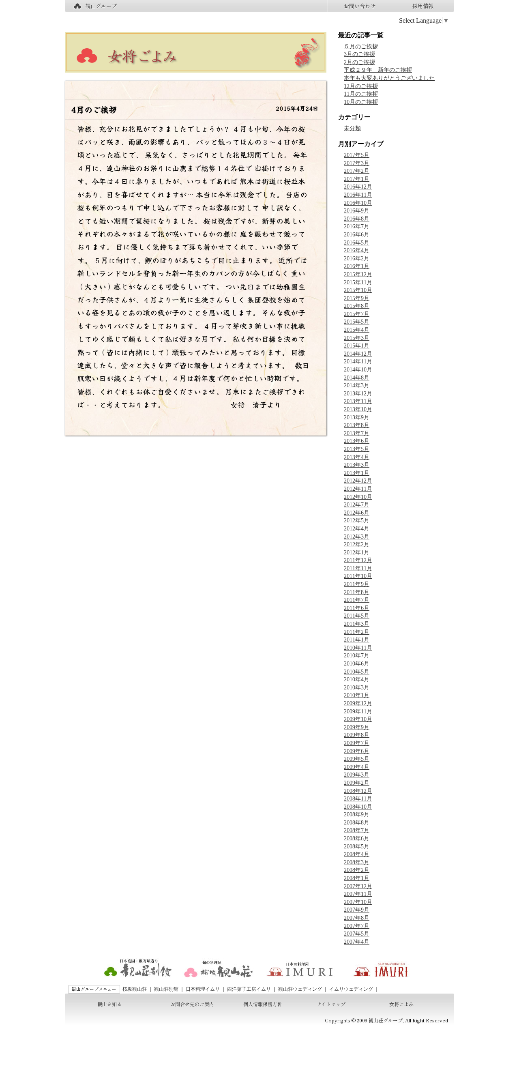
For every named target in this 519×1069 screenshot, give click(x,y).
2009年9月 (356, 727)
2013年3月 (356, 465)
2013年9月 (356, 417)
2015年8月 (356, 306)
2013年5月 (356, 449)
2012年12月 (358, 481)
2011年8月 (356, 592)
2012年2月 (356, 544)
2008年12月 (358, 791)
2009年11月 (358, 711)
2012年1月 (356, 553)
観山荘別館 (166, 989)
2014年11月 (358, 361)
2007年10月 (358, 902)
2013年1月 (356, 473)
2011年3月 (356, 624)
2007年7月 (356, 926)
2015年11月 (358, 282)
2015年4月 (356, 330)
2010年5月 (356, 672)
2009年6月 (356, 751)
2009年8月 (356, 735)
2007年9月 (356, 910)
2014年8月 (356, 378)
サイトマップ (330, 1003)
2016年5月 (356, 243)
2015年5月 (356, 322)
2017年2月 (356, 171)
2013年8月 (356, 425)
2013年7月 (356, 433)
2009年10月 (358, 719)
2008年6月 (356, 838)
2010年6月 (356, 664)
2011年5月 (356, 616)
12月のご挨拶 (361, 86)
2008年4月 (356, 854)
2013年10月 (358, 409)
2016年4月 (356, 250)
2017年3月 (356, 163)
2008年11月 (358, 799)
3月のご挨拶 (359, 54)
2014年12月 (358, 354)
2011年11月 (358, 568)
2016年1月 (356, 266)
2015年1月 (356, 346)
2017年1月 (356, 179)
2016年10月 (358, 203)
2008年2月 (356, 870)
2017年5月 (356, 155)
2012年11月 (358, 489)
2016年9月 (356, 211)
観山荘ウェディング (300, 989)
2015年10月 (358, 290)
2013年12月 (358, 394)
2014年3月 (356, 385)
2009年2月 (356, 783)
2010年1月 (356, 695)
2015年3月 (356, 338)
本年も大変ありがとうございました (389, 78)
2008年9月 (356, 814)
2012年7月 (356, 505)
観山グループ (101, 6)
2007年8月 (356, 918)
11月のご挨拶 (361, 94)
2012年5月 (356, 520)
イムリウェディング (351, 989)
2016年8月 (356, 219)
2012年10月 (358, 497)
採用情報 (422, 6)
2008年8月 (356, 823)
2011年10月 (358, 576)
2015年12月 (358, 274)
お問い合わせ (359, 6)
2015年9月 (356, 298)
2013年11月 (358, 401)
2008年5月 (356, 847)
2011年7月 (356, 600)
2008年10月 (358, 807)
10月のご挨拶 (361, 102)
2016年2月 (356, 258)
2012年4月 (356, 529)
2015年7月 (356, 314)
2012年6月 (356, 513)
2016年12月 (358, 187)
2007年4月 (356, 942)
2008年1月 (356, 878)
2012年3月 (356, 537)
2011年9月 (356, 584)
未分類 (352, 128)
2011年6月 (356, 608)
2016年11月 (358, 195)
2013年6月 (356, 441)
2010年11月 (358, 648)
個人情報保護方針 (262, 1003)
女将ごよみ (401, 1003)
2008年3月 (356, 862)
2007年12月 (358, 886)
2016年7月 (356, 226)
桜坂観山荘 (134, 989)
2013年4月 (356, 457)
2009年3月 (356, 775)
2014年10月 (358, 370)
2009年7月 (356, 743)
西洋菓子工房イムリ (249, 989)
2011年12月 (358, 560)
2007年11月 (358, 894)
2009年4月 (356, 767)
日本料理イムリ (203, 989)
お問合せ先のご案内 (192, 1003)
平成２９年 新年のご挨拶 (378, 70)
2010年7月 (356, 656)
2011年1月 (356, 640)
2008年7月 (356, 830)
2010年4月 (356, 679)
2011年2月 (356, 632)
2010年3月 (356, 688)
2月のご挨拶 (359, 62)
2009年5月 (356, 759)
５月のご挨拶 (361, 46)
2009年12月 (358, 703)
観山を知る (109, 1003)
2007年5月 (356, 934)
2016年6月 (356, 235)
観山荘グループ (386, 1020)
